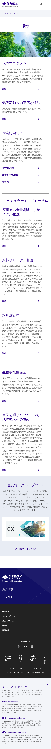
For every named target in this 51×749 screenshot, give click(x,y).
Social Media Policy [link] (33, 658)
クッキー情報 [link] (45, 658)
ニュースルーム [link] (8, 621)
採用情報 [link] (5, 630)
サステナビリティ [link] (11, 13)
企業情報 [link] (8, 596)
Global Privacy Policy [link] (8, 658)
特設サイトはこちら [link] (28, 549)
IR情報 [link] (5, 625)
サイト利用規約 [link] (20, 658)
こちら (13, 694)
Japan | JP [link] (36, 668)
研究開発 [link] (5, 611)
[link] (10, 4)
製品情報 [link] (8, 589)
